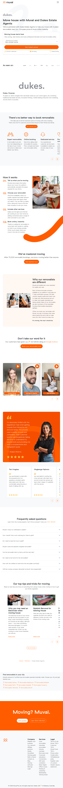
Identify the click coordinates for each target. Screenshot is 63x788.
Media (29, 751)
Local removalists (42, 742)
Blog (29, 761)
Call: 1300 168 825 (38, 721)
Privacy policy (54, 753)
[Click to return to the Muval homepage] (8, 2)
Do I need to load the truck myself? (13, 541)
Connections (42, 759)
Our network (31, 745)
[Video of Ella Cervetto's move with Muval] (51, 379)
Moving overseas (41, 750)
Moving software (30, 764)
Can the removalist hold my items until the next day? (18, 552)
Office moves (43, 767)
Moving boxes (43, 774)
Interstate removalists (42, 746)
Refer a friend (32, 757)
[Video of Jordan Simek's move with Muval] (12, 379)
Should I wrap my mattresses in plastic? (14, 529)
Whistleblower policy (55, 758)
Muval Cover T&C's (54, 750)
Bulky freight (43, 765)
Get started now (32, 126)
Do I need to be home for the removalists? (15, 558)
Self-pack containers (42, 762)
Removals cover (43, 753)
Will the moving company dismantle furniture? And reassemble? (22, 569)
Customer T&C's (53, 746)
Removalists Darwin (26, 687)
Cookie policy (54, 755)
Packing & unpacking (42, 770)
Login (29, 769)
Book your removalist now (31, 346)
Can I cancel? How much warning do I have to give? (18, 535)
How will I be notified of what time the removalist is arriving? (21, 563)
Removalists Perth (10, 685)
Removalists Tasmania (11, 687)
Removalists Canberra (40, 685)
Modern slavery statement (55, 766)
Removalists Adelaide (24, 685)
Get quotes (22, 721)
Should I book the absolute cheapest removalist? (17, 546)
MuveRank (31, 753)
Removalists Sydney (11, 682)
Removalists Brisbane (42, 682)
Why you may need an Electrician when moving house (18, 610)
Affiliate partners (30, 748)
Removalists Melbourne (26, 682)
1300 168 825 (51, 522)
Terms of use (54, 741)
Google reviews (52, 342)
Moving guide (32, 755)
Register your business (32, 742)
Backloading (42, 772)
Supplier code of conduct (55, 762)
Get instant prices (31, 47)
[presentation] (52, 159)
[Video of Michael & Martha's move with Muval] (31, 379)
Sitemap (30, 767)
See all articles (31, 648)
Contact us (31, 759)
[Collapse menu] (58, 2)
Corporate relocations (42, 756)
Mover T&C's (54, 743)
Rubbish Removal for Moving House (42, 609)
